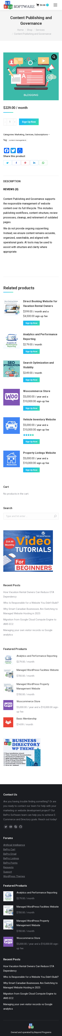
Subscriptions (41, 134)
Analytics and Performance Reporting (40, 337)
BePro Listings (11, 858)
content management (17, 140)
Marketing (19, 134)
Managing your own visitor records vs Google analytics (27, 632)
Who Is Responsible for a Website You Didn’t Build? (31, 602)
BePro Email (9, 853)
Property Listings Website (39, 452)
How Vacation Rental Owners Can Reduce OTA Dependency (28, 594)
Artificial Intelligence (14, 844)
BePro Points (10, 862)
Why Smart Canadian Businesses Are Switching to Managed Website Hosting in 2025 (30, 611)
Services (29, 134)
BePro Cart (9, 849)
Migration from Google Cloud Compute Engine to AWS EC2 (29, 622)
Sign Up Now (29, 121)
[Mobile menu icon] (55, 5)
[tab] (31, 180)
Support (7, 871)
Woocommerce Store (36, 391)
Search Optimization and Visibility (38, 365)
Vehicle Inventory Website (39, 419)
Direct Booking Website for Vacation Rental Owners (40, 304)
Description (12, 181)
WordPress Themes (14, 876)
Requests (8, 867)
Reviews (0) (10, 189)
